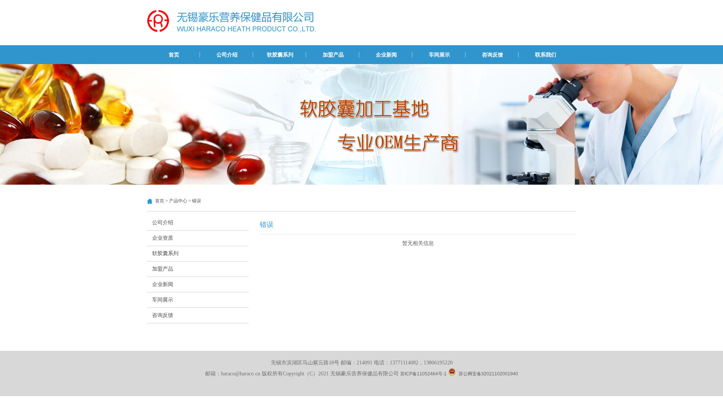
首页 (174, 55)
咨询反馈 (492, 55)
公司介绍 (227, 55)
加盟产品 (333, 55)
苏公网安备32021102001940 (488, 373)
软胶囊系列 (280, 55)
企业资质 (162, 238)
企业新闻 (386, 55)
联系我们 (545, 55)
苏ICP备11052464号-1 (423, 373)
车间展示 (439, 55)
